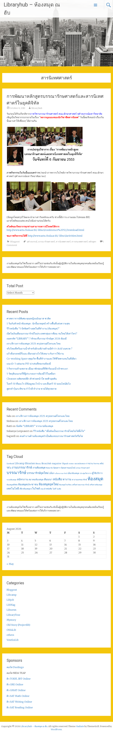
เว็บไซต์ (35, 488)
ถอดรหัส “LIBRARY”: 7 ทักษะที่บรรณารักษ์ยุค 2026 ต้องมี (37, 338)
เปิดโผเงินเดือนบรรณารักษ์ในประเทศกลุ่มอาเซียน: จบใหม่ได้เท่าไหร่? (42, 333)
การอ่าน (89, 463)
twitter (71, 464)
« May (10, 563)
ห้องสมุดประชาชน (28, 484)
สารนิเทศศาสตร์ (63, 241)
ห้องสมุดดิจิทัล (12, 485)
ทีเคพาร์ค (49, 468)
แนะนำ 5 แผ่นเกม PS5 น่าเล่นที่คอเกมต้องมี (29, 363)
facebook (10, 464)
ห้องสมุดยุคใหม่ (49, 484)
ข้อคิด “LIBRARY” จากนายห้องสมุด (34, 426)
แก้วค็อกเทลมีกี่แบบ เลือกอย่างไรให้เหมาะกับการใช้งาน (35, 353)
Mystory (11, 619)
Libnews (11, 609)
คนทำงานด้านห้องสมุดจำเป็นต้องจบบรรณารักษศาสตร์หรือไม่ (51, 436)
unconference (79, 464)
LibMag (11, 604)
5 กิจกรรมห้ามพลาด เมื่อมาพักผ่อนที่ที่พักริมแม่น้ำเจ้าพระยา (37, 368)
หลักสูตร (92, 241)
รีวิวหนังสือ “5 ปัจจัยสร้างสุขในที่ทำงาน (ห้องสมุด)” (33, 328)
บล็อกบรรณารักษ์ (61, 473)
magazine (56, 463)
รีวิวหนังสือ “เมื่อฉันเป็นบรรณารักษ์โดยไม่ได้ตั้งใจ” (59, 431)
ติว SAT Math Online (18, 695)
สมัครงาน (22, 479)
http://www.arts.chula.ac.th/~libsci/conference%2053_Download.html (45, 229)
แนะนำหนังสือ (46, 489)
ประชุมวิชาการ (85, 473)
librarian (30, 463)
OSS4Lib (11, 629)
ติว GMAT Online (16, 690)
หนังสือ (57, 479)
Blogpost (15, 241)
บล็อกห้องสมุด (73, 473)
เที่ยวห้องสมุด (25, 489)
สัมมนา (48, 479)
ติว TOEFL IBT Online (19, 678)
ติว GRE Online (15, 684)
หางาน (67, 479)
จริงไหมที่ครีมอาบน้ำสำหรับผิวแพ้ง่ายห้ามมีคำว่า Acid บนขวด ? (39, 348)
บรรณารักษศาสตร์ (46, 241)
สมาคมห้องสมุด (36, 479)
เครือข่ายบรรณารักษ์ (80, 485)
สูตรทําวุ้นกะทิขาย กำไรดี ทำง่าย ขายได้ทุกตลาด (31, 388)
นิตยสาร (56, 468)
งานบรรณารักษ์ (22, 467)
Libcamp (19, 463)
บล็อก (51, 473)
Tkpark (65, 463)
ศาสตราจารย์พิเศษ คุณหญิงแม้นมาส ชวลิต (29, 318)
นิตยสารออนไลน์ (68, 468)
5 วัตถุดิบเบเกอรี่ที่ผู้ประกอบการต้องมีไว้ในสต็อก (31, 373)
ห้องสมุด (95, 478)
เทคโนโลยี (13, 488)
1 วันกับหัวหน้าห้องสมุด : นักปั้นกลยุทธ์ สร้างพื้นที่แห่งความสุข (38, 323)
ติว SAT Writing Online (19, 701)
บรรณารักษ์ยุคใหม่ (38, 473)
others (10, 634)
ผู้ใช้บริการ (97, 473)
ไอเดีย (58, 489)
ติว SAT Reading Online (20, 707)
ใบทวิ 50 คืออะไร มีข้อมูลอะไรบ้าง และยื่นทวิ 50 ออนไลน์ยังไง (39, 383)
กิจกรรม (96, 464)
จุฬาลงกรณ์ (32, 241)
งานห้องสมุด (39, 467)
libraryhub (36, 108)
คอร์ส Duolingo (15, 667)
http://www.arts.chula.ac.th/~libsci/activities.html (55, 235)
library (38, 464)
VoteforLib (13, 639)
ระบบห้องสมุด (11, 480)
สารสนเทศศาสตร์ (80, 241)
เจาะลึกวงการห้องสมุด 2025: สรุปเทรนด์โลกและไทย (33, 343)
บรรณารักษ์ (16, 472)
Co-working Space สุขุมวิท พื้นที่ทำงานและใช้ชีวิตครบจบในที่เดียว (41, 358)
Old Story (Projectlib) (18, 624)
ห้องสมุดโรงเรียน (65, 485)
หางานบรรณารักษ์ (79, 479)
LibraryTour (13, 614)
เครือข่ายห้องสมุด (95, 485)
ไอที (54, 489)
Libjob (10, 599)
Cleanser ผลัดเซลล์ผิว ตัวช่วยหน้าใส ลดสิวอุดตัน (32, 378)
